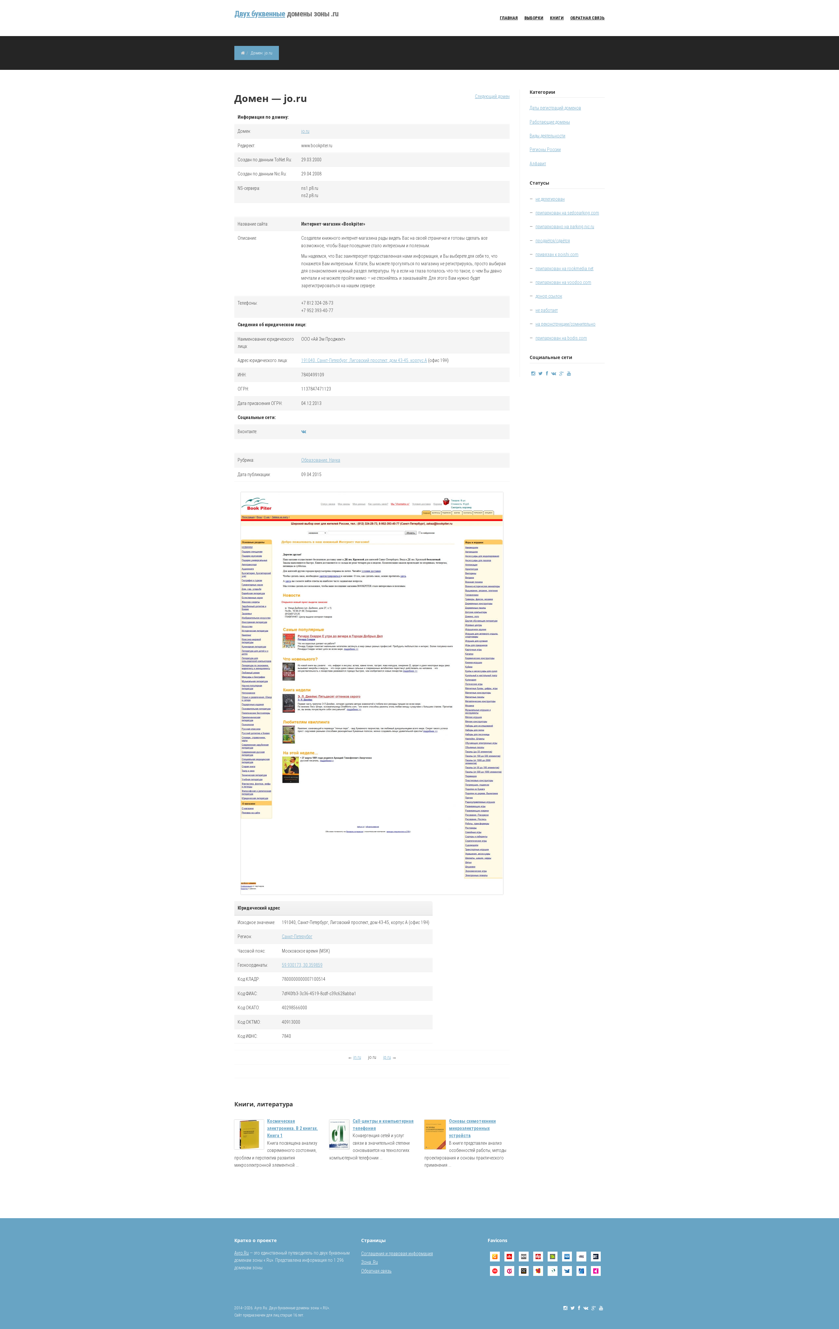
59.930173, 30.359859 (302, 965)
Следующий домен (492, 96)
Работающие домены (550, 122)
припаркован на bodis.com (561, 338)
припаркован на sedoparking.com (567, 212)
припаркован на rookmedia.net (565, 268)
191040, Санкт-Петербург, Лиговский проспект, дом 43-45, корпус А (364, 360)
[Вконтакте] (303, 431)
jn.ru (357, 1057)
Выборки (533, 17)
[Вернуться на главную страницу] (243, 52)
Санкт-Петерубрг (297, 936)
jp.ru (387, 1057)
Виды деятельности (547, 135)
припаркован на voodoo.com (563, 282)
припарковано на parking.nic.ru (565, 226)
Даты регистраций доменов (555, 108)
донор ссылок (549, 296)
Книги (557, 17)
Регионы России (545, 149)
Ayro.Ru (241, 1253)
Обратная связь (587, 17)
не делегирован (550, 199)
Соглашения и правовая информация (397, 1253)
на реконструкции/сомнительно (565, 324)
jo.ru (305, 131)
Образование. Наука (320, 460)
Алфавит (538, 163)
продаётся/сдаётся (553, 240)
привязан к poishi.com (557, 254)
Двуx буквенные (259, 13)
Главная (509, 17)
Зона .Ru (369, 1262)
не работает (547, 310)
